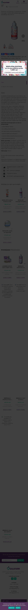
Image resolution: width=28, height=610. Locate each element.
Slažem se (11, 607)
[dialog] (14, 68)
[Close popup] (26, 61)
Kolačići (18, 607)
